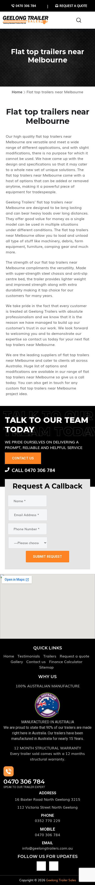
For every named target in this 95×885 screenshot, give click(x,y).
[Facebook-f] (41, 866)
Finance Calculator (65, 661)
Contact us (36, 661)
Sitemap (46, 667)
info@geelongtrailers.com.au (47, 848)
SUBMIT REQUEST (47, 556)
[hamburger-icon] (86, 20)
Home (8, 656)
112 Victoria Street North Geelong (47, 807)
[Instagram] (53, 866)
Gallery (17, 661)
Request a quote (74, 656)
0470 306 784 (47, 834)
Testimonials (29, 656)
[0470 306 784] (8, 771)
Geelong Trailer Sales (61, 880)
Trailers (49, 656)
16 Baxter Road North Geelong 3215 (47, 799)
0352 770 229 (47, 820)
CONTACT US (23, 458)
